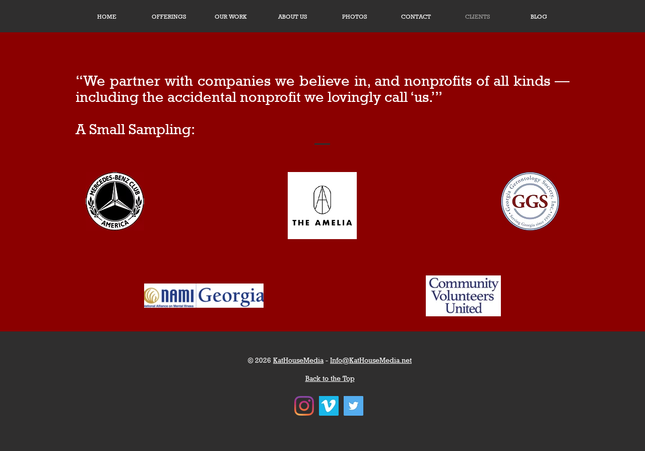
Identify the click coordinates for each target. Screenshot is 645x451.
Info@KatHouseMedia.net (371, 360)
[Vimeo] (329, 406)
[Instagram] (304, 406)
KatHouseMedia (298, 360)
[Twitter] (353, 406)
